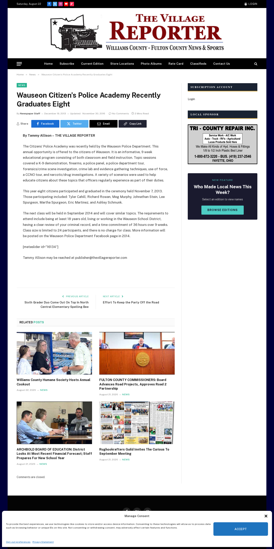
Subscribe (67, 63)
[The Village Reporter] (137, 33)
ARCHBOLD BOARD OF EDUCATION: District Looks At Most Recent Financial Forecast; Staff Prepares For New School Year (54, 454)
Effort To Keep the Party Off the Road (131, 302)
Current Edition (92, 63)
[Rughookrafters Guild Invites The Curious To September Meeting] (137, 423)
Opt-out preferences (18, 542)
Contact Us (221, 63)
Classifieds (198, 63)
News (21, 85)
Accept (240, 529)
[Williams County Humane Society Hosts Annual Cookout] (54, 353)
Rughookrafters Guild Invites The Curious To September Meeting (134, 452)
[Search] (255, 63)
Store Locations (122, 63)
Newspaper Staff (30, 113)
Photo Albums (151, 63)
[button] (266, 516)
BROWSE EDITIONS (222, 210)
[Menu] (19, 63)
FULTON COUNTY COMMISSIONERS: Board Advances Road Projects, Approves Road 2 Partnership (132, 384)
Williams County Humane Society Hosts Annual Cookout (53, 382)
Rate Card (175, 63)
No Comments (120, 113)
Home (48, 63)
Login (191, 99)
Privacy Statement (43, 542)
